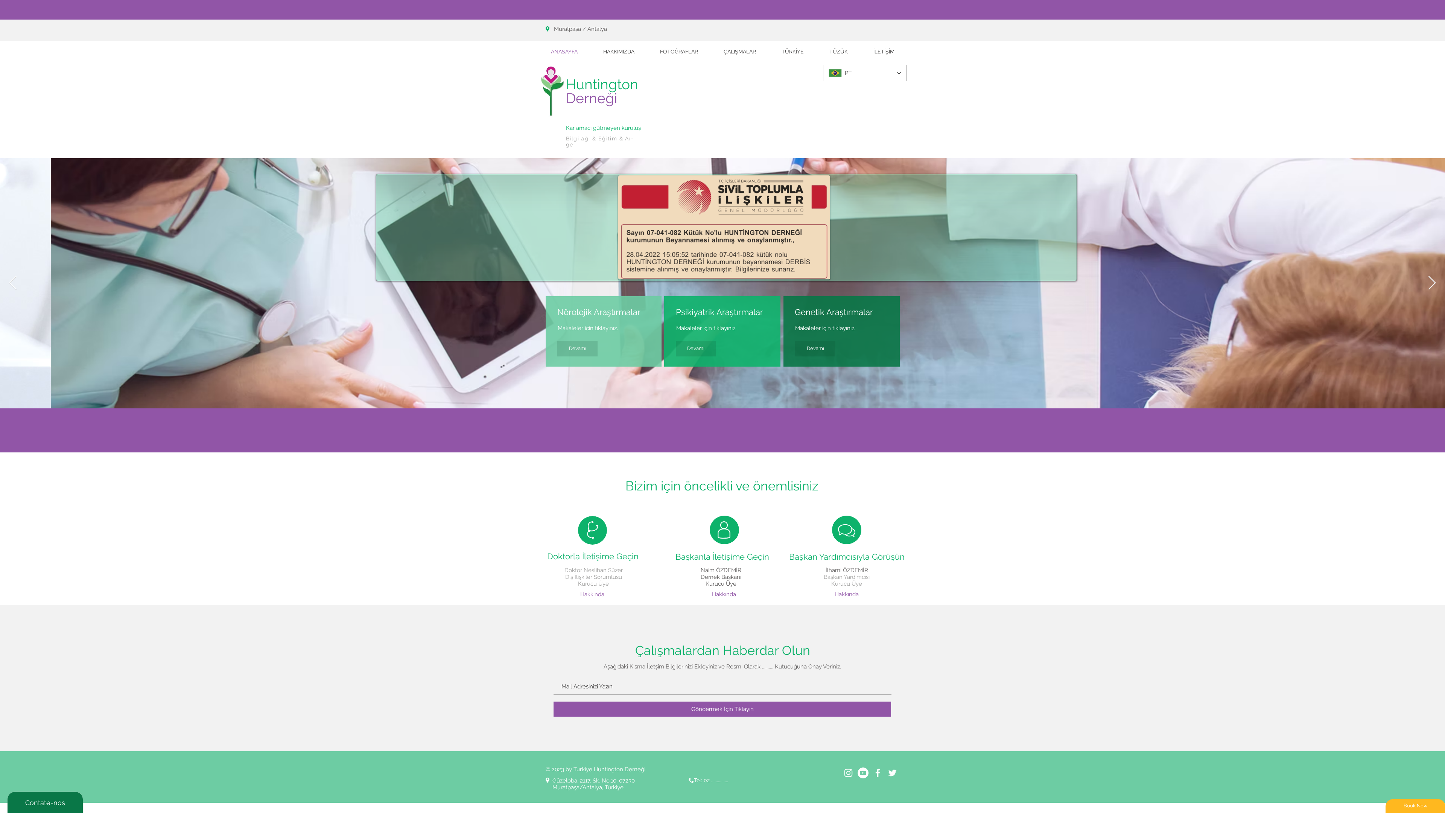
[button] (740, 51)
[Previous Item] (13, 283)
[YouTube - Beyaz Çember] (863, 772)
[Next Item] (1432, 283)
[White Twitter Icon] (892, 772)
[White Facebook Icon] (877, 772)
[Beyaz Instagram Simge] (848, 772)
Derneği (591, 98)
